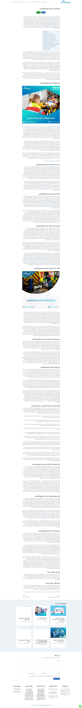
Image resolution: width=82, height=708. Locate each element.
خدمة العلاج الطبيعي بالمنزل (41, 695)
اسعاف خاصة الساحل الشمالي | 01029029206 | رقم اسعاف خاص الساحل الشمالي (41, 641)
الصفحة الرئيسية (44, 1)
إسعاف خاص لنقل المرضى (28, 695)
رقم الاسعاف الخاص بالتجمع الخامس (48, 33)
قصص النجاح (18, 1)
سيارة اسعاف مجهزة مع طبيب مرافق (50, 160)
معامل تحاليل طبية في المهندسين (54, 596)
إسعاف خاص (55, 21)
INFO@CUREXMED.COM (53, 693)
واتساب (38, 12)
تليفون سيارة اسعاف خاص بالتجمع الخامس (49, 38)
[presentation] (58, 611)
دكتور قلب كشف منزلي (31, 263)
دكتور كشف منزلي (44, 187)
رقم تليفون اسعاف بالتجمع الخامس (48, 41)
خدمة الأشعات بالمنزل (41, 691)
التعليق (58, 660)
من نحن (22, 1)
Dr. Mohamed (60, 643)
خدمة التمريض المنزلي (41, 690)
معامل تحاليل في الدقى (26, 596)
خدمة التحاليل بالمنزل (41, 692)
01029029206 (50, 689)
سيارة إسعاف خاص (44, 202)
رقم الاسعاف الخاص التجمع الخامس (29, 591)
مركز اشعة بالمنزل (40, 263)
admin (61, 622)
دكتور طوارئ (45, 515)
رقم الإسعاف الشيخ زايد (42, 618)
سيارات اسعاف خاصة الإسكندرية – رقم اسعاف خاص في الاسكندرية (58, 619)
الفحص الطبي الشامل (16, 691)
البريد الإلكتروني (43, 673)
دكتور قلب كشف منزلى (29, 691)
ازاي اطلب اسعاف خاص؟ (47, 49)
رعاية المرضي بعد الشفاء (41, 699)
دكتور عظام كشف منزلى (29, 692)
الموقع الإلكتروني (31, 673)
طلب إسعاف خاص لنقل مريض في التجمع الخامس (50, 44)
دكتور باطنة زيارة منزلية (29, 696)
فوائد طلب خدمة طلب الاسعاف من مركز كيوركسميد (51, 43)
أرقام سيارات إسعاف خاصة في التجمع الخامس (50, 39)
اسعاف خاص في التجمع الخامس (54, 591)
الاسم (58, 673)
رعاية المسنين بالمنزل (41, 698)
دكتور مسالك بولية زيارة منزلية (29, 699)
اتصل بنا (26, 1)
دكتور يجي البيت (29, 690)
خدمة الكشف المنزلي (41, 689)
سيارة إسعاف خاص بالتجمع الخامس (48, 34)
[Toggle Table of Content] (58, 32)
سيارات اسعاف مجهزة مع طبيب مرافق (53, 205)
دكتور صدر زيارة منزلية (29, 698)
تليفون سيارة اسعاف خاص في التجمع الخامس (42, 591)
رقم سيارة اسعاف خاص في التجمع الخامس (49, 35)
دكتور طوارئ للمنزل (16, 689)
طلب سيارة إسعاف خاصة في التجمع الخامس (50, 45)
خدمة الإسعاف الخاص (41, 694)
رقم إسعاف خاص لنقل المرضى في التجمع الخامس (51, 40)
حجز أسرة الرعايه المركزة (41, 696)
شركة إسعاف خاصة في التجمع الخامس (49, 46)
